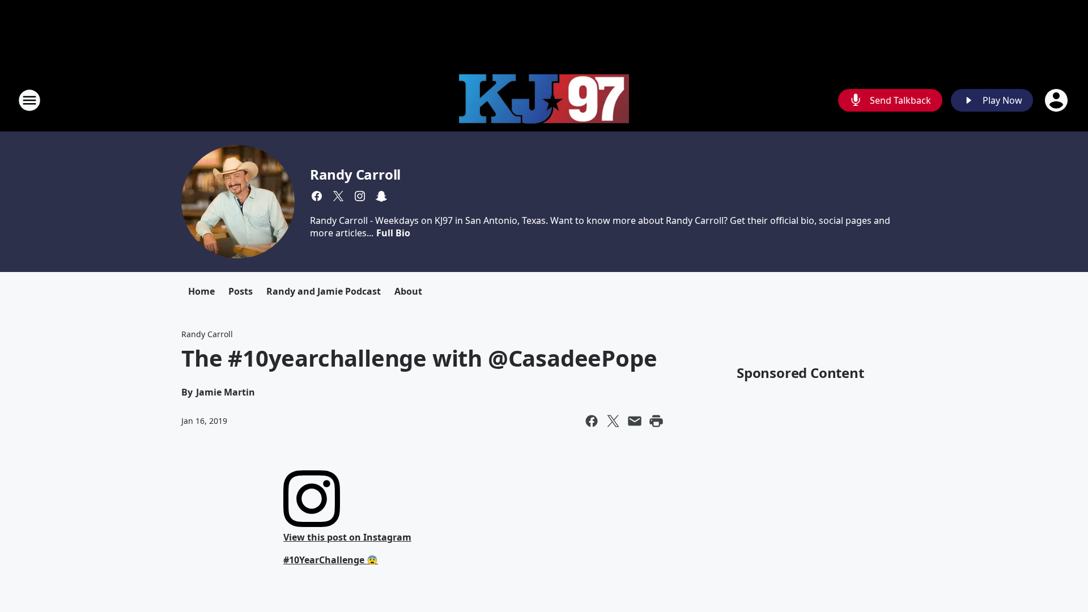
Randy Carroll (355, 174)
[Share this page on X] (613, 421)
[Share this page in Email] (635, 421)
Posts (240, 291)
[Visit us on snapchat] (381, 196)
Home (201, 291)
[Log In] (1057, 100)
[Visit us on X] (338, 196)
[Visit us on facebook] (317, 196)
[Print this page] (656, 421)
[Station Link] (544, 100)
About (408, 291)
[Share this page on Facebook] (592, 421)
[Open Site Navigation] (29, 100)
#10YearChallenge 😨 (330, 560)
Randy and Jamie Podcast (323, 291)
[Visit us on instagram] (360, 196)
